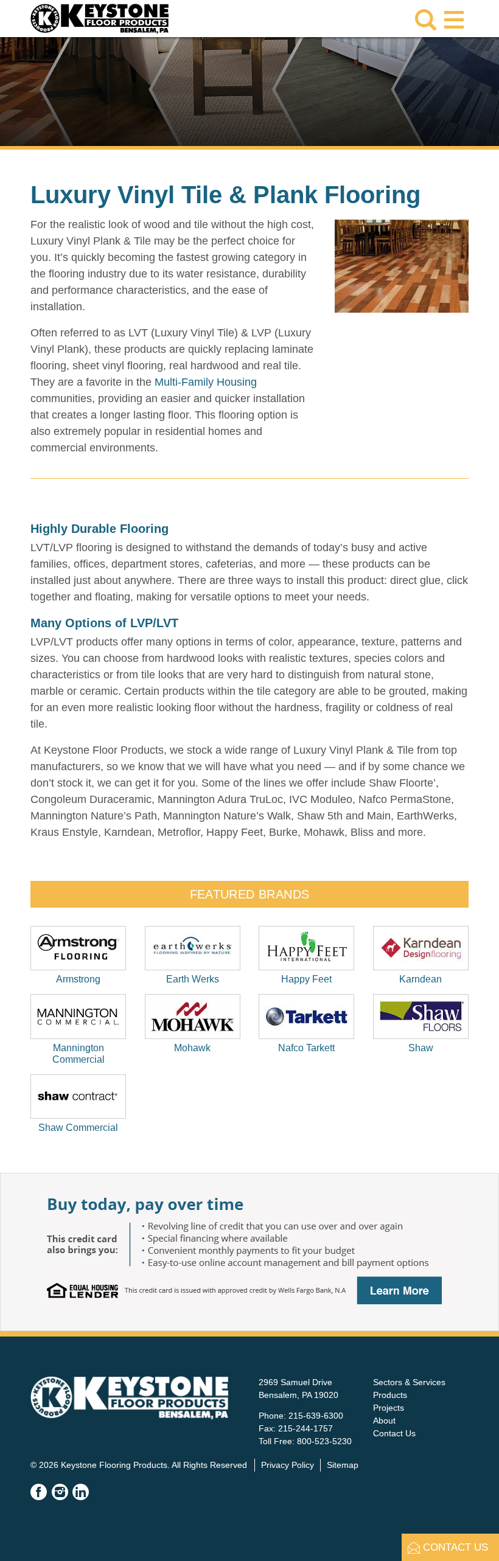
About (384, 1420)
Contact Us (394, 1433)
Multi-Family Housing (206, 382)
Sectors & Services (409, 1382)
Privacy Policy (287, 1465)
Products (390, 1395)
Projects (388, 1408)
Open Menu (454, 17)
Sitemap (342, 1465)
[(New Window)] (249, 1307)
